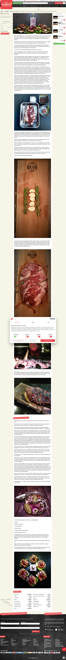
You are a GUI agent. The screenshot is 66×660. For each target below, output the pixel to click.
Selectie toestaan (33, 340)
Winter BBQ (36, 643)
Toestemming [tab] (17, 322)
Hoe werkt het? (47, 643)
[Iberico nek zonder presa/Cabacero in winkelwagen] (64, 27)
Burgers (2, 640)
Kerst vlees (13, 640)
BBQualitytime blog (47, 640)
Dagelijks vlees (3, 642)
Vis (42, 5)
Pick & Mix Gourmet (47, 646)
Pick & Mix (24, 639)
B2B (47, 0)
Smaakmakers (56, 5)
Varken (31, 5)
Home (2, 11)
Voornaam (3, 622)
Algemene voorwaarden (59, 646)
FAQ (64, 0)
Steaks (35, 639)
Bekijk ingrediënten (4, 31)
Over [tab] (48, 322)
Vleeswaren (36, 641)
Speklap (24, 644)
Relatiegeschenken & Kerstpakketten (26, 641)
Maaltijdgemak (14, 643)
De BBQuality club (47, 642)
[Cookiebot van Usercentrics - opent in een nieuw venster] (50, 319)
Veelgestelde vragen (59, 642)
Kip (33, 5)
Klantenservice (60, 0)
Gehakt (2, 643)
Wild (40, 5)
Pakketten (24, 5)
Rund (28, 5)
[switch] (27, 336)
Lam (36, 5)
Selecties (45, 5)
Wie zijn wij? (57, 643)
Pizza (52, 5)
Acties (14, 5)
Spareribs (24, 643)
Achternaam (23, 622)
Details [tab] (33, 322)
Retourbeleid (57, 640)
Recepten (55, 0)
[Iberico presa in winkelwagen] (64, 20)
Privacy (45, 647)
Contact (45, 641)
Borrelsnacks (62, 5)
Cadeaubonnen (42, 0)
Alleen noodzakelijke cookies (18, 340)
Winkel (49, 5)
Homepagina (46, 639)
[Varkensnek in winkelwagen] (64, 33)
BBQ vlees (2, 639)
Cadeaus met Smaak (4, 641)
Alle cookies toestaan (48, 340)
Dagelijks (20, 5)
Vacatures (57, 641)
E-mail (2, 626)
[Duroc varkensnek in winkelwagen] (64, 40)
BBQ (17, 5)
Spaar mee (50, 0)
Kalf (38, 5)
